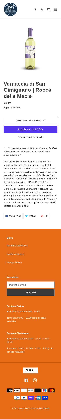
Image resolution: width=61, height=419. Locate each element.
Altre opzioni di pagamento (30, 137)
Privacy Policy (14, 262)
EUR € (29, 370)
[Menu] (55, 9)
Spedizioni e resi (15, 254)
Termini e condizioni (17, 245)
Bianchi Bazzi (25, 408)
